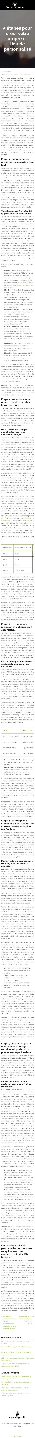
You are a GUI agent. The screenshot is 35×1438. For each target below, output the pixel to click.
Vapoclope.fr (6, 521)
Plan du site (17, 1437)
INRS (27, 1306)
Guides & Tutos (7, 71)
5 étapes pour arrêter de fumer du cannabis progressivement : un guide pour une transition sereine (9, 1322)
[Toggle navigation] (28, 5)
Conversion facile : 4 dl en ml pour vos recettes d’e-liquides (25, 1320)
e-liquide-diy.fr (26, 518)
